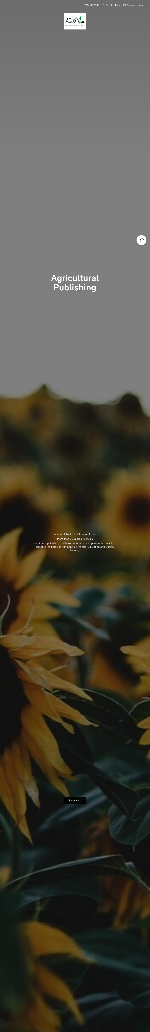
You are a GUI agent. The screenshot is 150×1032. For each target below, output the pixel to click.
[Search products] (141, 240)
